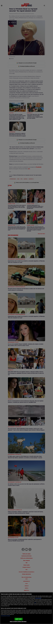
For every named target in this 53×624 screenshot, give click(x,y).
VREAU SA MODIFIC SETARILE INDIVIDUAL (18, 621)
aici (35, 602)
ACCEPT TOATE (19, 619)
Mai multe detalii (38, 598)
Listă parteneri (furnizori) (5, 615)
